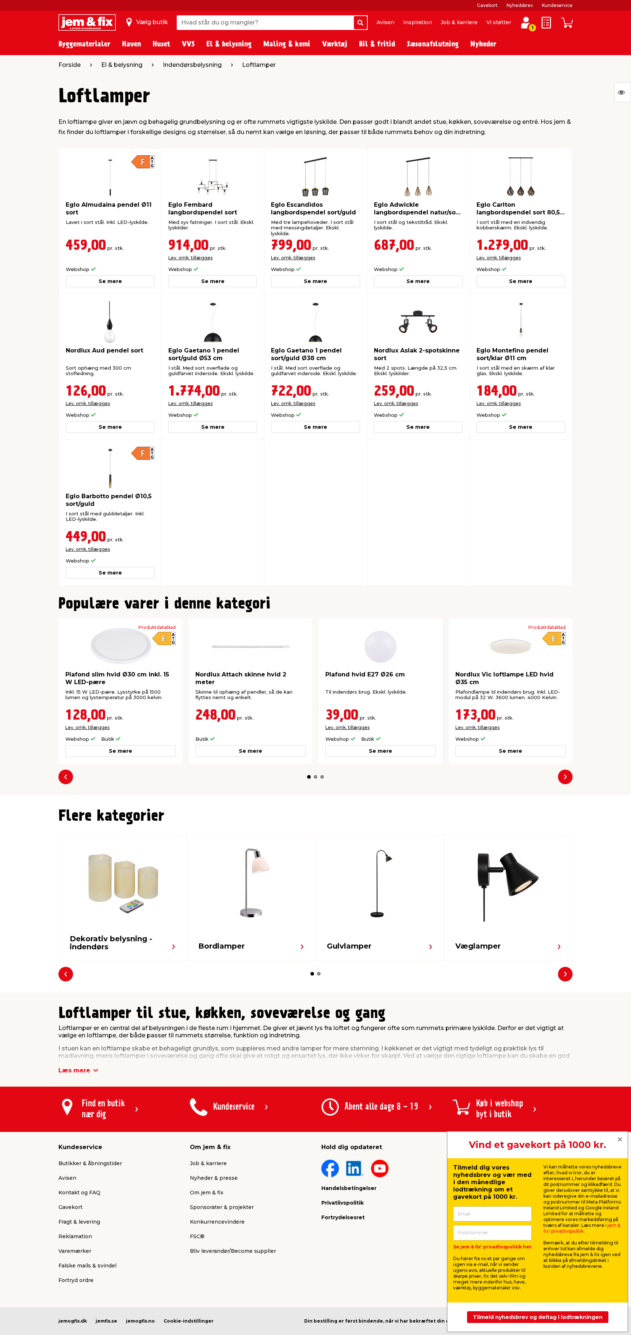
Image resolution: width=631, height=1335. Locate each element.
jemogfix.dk (72, 1321)
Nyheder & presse (214, 1178)
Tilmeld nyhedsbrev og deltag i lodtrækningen (538, 1317)
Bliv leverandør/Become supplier (233, 1251)
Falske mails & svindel (87, 1265)
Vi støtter (498, 22)
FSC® (197, 1236)
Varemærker (74, 1251)
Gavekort (487, 5)
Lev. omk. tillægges (190, 257)
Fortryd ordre (75, 1280)
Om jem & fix (206, 1192)
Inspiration (417, 22)
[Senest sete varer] (622, 92)
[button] (309, 777)
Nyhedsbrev (519, 5)
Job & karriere (459, 22)
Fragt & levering (79, 1221)
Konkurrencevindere (217, 1221)
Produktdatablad (157, 627)
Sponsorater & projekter (222, 1207)
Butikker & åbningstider (90, 1163)
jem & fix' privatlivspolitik (581, 1228)
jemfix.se (106, 1321)
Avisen (385, 22)
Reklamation (75, 1236)
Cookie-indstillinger (189, 1321)
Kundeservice (557, 5)
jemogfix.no (140, 1321)
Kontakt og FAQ (79, 1192)
